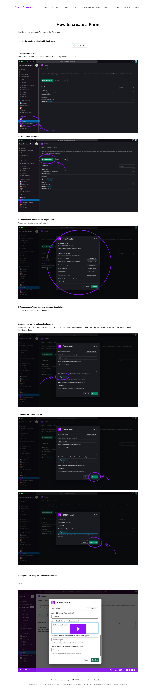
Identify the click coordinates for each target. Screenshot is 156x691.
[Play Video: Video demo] (78, 629)
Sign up (136, 7)
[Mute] (110, 670)
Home (46, 7)
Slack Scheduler (99, 680)
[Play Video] (20, 670)
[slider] (68, 670)
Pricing (55, 7)
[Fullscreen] (120, 670)
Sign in (127, 7)
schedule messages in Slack (66, 680)
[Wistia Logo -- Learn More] (130, 670)
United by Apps (67, 684)
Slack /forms (23, 7)
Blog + (106, 7)
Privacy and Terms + (91, 7)
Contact (116, 7)
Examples (67, 7)
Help (76, 7)
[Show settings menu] (115, 670)
